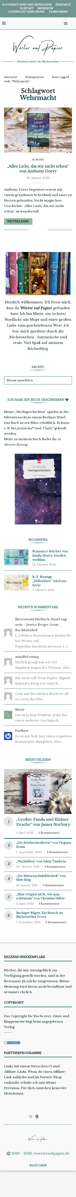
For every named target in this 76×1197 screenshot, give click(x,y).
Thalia (47, 428)
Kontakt (27, 8)
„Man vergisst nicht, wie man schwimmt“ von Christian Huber (40, 896)
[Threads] (37, 1116)
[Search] (72, 23)
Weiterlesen (17, 221)
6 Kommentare (56, 922)
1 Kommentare (49, 903)
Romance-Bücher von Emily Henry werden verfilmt (50, 555)
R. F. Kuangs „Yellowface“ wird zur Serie (49, 581)
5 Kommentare (49, 832)
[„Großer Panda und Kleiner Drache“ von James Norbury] (38, 791)
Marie (20, 709)
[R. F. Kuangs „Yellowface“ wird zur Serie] (16, 583)
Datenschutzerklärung (26, 11)
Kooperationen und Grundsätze (27, 4)
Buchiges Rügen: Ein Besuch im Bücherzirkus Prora (39, 915)
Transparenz (58, 11)
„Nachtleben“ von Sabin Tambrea (41, 861)
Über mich (63, 4)
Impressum (45, 8)
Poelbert (21, 731)
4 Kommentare (55, 866)
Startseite (10, 77)
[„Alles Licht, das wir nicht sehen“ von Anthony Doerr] (38, 130)
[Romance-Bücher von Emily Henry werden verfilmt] (16, 557)
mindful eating (27, 657)
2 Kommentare (57, 852)
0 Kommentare (53, 885)
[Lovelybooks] (30, 1116)
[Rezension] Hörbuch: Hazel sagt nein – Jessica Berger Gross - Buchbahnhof (41, 624)
